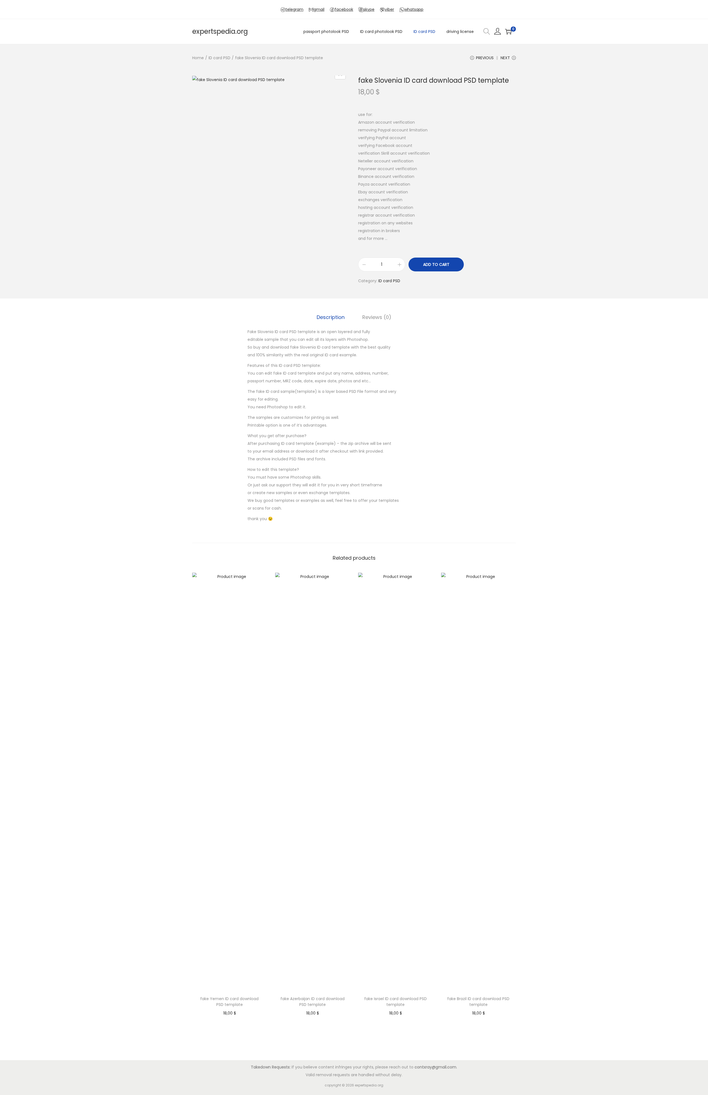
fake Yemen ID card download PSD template (229, 1001)
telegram (294, 9)
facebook (344, 9)
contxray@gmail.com (435, 1067)
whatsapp (413, 9)
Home (198, 58)
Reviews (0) (376, 317)
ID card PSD (219, 58)
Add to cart (436, 264)
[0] (508, 31)
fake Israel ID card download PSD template (395, 1001)
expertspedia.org (220, 31)
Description (331, 317)
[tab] (331, 317)
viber (389, 9)
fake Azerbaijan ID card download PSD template (312, 1001)
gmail (319, 9)
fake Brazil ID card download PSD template (478, 1001)
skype (368, 9)
